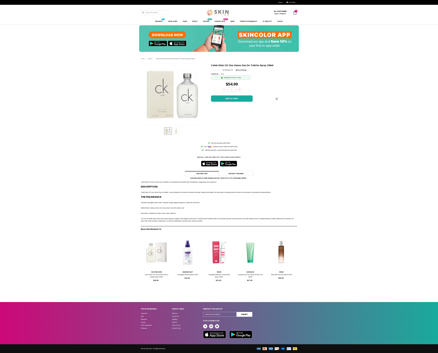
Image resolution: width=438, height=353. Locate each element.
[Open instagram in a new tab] (211, 326)
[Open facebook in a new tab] (205, 326)
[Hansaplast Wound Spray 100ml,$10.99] (188, 252)
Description (201, 174)
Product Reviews (236, 174)
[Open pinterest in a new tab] (217, 326)
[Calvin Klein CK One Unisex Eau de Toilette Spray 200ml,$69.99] (156, 252)
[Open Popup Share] (276, 99)
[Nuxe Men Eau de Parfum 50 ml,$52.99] (281, 252)
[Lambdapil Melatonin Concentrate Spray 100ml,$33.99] (219, 252)
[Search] (143, 12)
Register (283, 13)
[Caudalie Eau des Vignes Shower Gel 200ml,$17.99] (250, 252)
